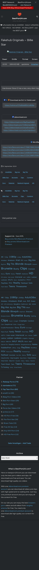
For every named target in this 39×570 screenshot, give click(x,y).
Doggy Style (21, 324)
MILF (14, 341)
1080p (12, 256)
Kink (26, 335)
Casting (33, 316)
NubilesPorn (22, 280)
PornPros (34, 348)
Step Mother (32, 358)
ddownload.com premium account (17, 511)
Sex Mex (18, 355)
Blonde (19, 263)
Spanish (34, 355)
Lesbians (4, 280)
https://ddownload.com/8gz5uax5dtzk (19, 122)
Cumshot (30, 178)
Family (13, 274)
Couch (11, 321)
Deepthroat (8, 324)
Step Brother (5, 358)
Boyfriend (22, 311)
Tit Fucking (5, 367)
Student (17, 361)
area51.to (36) (8, 393)
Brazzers (34, 264)
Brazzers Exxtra (5, 316)
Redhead (24, 283)
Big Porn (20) (8, 404)
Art (22, 260)
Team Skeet (4, 286)
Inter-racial (11, 277)
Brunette (15, 178)
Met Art (8, 341)
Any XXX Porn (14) (11, 431)
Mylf (30, 341)
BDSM (34, 304)
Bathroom (24, 304)
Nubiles (34, 344)
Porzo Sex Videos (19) (11, 408)
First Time (25, 332)
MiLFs (20, 341)
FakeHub (11, 183)
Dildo (15, 324)
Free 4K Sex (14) (10, 427)
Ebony (3, 274)
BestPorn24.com (24, 2)
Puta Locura (9, 351)
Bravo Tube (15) (10, 423)
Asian (25, 260)
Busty (16, 269)
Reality (16, 283)
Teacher (32, 361)
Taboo (23, 361)
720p (6, 257)
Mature (3, 341)
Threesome (21, 286)
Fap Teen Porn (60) (10, 389)
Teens (12, 286)
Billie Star (6, 178)
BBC (30, 304)
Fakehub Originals (23, 183)
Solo (30, 283)
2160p (19, 257)
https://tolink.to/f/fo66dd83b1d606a (19, 105)
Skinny (24, 355)
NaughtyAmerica (26, 344)
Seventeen (12, 355)
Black (28, 307)
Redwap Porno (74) (10, 382)
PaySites (4, 283)
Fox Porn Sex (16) (11, 419)
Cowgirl (16, 321)
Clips (22, 178)
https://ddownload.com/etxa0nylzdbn (19, 128)
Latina (28, 277)
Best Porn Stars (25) (11, 401)
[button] (35, 2)
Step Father (23, 358)
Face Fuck (4, 332)
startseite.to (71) (9, 386)
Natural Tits (4, 344)
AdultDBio (8, 172)
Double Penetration (7, 328)
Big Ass (17, 172)
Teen (12, 364)
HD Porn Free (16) (11, 416)
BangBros (17, 304)
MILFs (10, 280)
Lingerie (25, 338)
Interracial (18, 277)
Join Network (25, 5)
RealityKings (26, 351)
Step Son (12, 361)
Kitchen (30, 335)
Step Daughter (14, 358)
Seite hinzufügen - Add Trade (19, 443)
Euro (4, 183)
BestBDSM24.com (10, 5)
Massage (31, 338)
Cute (2, 324)
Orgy (18, 348)
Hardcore (25, 274)
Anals (24, 301)
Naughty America (14, 344)
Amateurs (11, 260)
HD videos (4, 277)
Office (14, 348)
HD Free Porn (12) (11, 434)
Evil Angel (29, 327)
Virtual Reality (18, 367)
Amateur (4, 260)
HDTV (3, 335)
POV (10, 283)
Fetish (18, 274)
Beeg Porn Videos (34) (11, 397)
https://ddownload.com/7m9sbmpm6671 (19, 125)
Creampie (31, 269)
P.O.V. (29, 280)
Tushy (11, 367)
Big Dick (3, 264)
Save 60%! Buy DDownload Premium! (17, 8)
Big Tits (25, 172)
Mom (15, 280)
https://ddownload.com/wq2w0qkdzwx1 (19, 130)
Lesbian (34, 277)
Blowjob (28, 264)
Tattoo (27, 361)
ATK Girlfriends (8, 304)
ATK (2, 304)
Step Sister (4, 361)
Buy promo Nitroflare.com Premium (19, 239)
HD (33, 183)
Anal (18, 260)
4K (2, 257)
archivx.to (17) (8, 412)
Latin (24, 277)
